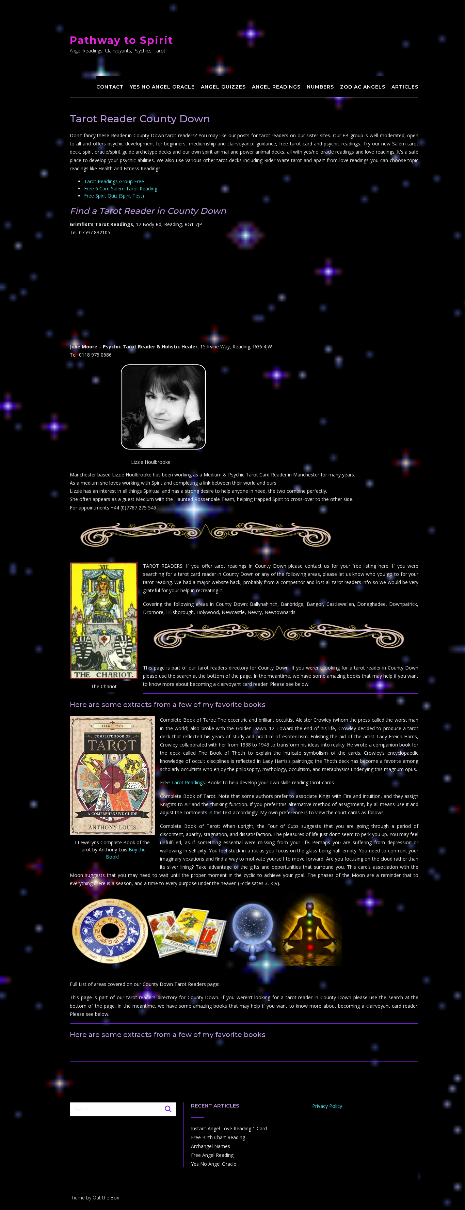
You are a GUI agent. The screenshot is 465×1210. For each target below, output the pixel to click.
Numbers (320, 87)
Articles (404, 87)
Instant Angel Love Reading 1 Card (229, 1128)
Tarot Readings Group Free (114, 181)
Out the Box (106, 1197)
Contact (110, 87)
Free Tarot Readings (182, 782)
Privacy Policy (327, 1106)
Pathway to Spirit (121, 40)
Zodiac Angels (362, 87)
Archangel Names (210, 1146)
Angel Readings (276, 87)
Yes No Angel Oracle (162, 87)
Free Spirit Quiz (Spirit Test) (114, 195)
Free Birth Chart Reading (218, 1137)
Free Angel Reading (212, 1155)
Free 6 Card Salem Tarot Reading (120, 188)
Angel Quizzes (223, 87)
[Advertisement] (244, 289)
